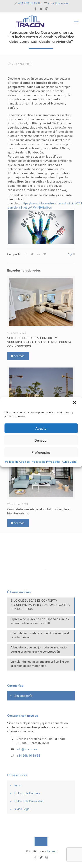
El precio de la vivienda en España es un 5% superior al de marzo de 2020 (39, 621)
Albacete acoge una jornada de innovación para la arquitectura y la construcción (39, 649)
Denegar (41, 440)
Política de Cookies (17, 461)
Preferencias (41, 452)
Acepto (41, 428)
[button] (75, 403)
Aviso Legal (69, 461)
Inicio (17, 785)
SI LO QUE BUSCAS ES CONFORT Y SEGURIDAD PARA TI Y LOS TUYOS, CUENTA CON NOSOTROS (39, 342)
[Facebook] (35, 9)
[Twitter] (41, 9)
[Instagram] (46, 9)
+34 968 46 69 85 (30, 3)
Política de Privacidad (46, 461)
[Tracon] (45, 21)
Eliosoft (52, 851)
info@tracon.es (58, 3)
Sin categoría (23, 695)
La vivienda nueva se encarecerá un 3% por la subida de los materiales (39, 663)
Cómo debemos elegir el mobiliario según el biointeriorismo (39, 635)
